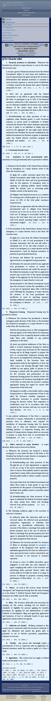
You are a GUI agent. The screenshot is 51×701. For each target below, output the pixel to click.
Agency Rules (13, 698)
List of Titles (7, 33)
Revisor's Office (8, 38)
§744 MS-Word (10, 22)
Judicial (8, 698)
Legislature (8, 697)
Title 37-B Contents (9, 30)
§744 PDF (9, 19)
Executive (14, 697)
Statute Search (7, 25)
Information (26, 15)
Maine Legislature (8, 40)
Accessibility (29, 697)
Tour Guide (23, 697)
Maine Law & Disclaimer (10, 35)
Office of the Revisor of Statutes (8, 689)
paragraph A (43, 545)
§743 (10, 44)
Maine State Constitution (26, 13)
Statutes (26, 10)
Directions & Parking (30, 698)
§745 (42, 44)
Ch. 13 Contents (8, 28)
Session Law (26, 8)
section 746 (22, 660)
